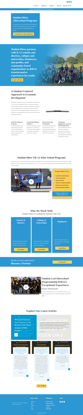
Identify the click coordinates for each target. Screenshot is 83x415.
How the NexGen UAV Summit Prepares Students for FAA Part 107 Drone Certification (20, 361)
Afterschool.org (38, 163)
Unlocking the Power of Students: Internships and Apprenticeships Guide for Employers (62, 361)
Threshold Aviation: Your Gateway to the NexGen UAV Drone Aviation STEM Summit (41, 327)
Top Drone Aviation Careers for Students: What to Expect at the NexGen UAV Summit (41, 361)
